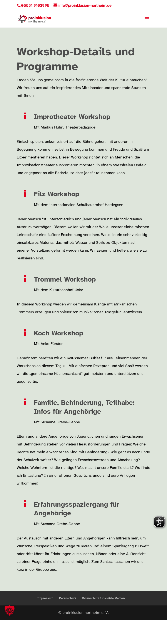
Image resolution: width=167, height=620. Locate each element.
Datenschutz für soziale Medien (103, 598)
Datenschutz (67, 598)
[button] (9, 610)
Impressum (45, 598)
